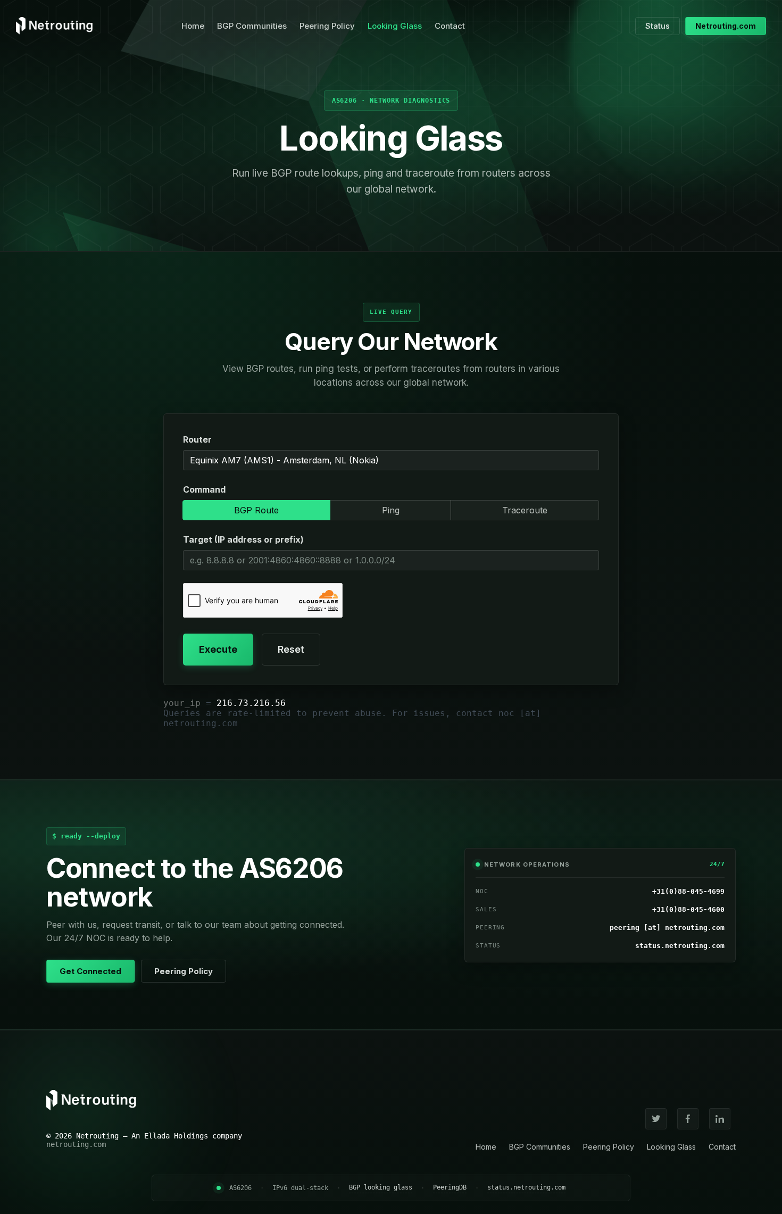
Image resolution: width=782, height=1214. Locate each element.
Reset (291, 649)
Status (657, 25)
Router (197, 439)
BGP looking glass (380, 1187)
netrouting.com (76, 1144)
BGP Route (256, 510)
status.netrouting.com (680, 946)
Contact (450, 26)
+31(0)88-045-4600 (688, 909)
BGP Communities (252, 26)
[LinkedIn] (719, 1118)
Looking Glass (395, 26)
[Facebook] (687, 1118)
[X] (656, 1118)
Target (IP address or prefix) (243, 539)
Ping (391, 510)
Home (192, 26)
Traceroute (524, 510)
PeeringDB (450, 1187)
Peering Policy (327, 26)
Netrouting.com (725, 25)
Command (204, 489)
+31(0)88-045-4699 (688, 891)
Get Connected (90, 971)
